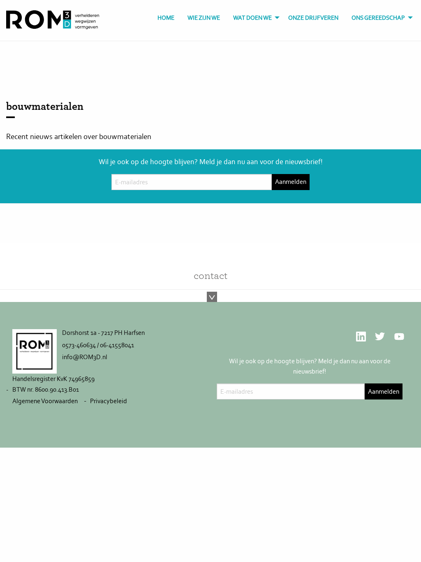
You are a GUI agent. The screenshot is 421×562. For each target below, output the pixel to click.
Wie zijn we (203, 17)
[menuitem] (166, 18)
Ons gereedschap (378, 17)
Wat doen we (252, 17)
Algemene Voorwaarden (45, 401)
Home (165, 17)
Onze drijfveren (313, 17)
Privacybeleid (108, 401)
